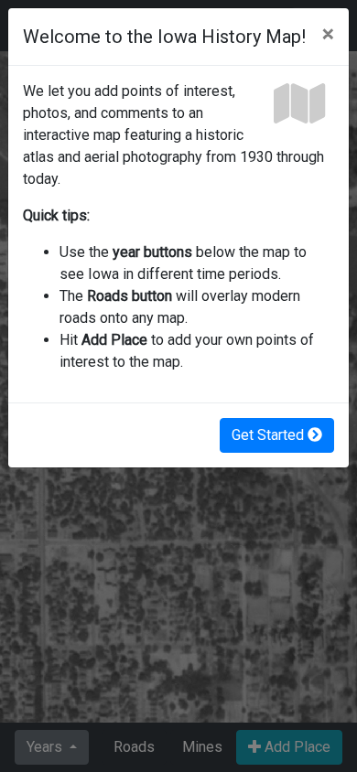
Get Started (270, 435)
